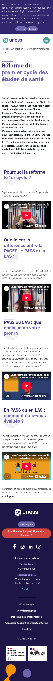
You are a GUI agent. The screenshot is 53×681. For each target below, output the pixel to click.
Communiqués (27, 568)
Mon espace (26, 524)
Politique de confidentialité (26, 616)
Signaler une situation (26, 558)
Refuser (32, 29)
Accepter (21, 29)
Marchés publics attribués (27, 583)
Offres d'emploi (26, 604)
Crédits (26, 628)
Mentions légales (26, 610)
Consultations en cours (27, 579)
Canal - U (27, 589)
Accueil (5, 49)
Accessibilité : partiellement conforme (26, 622)
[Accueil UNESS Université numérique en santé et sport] (22, 40)
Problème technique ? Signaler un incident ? (26, 533)
